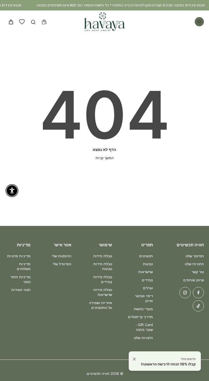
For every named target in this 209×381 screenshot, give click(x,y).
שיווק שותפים (193, 280)
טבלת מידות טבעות (102, 266)
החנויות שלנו (194, 264)
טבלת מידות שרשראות (102, 292)
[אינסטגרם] (185, 292)
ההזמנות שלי (61, 256)
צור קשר (198, 272)
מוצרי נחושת (143, 309)
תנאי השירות (21, 289)
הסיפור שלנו (195, 256)
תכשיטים (146, 256)
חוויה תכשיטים (98, 373)
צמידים (147, 280)
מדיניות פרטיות (19, 256)
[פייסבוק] (198, 292)
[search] (33, 22)
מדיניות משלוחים (24, 266)
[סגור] (134, 359)
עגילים (148, 288)
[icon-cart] (10, 22)
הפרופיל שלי (62, 264)
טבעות (148, 264)
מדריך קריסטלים (140, 317)
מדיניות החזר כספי (20, 279)
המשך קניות (105, 158)
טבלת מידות (102, 256)
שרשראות (145, 272)
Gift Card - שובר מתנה (144, 327)
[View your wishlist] (22, 22)
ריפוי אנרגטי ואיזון (144, 298)
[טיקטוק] (198, 305)
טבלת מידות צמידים (102, 279)
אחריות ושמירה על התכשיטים (100, 305)
